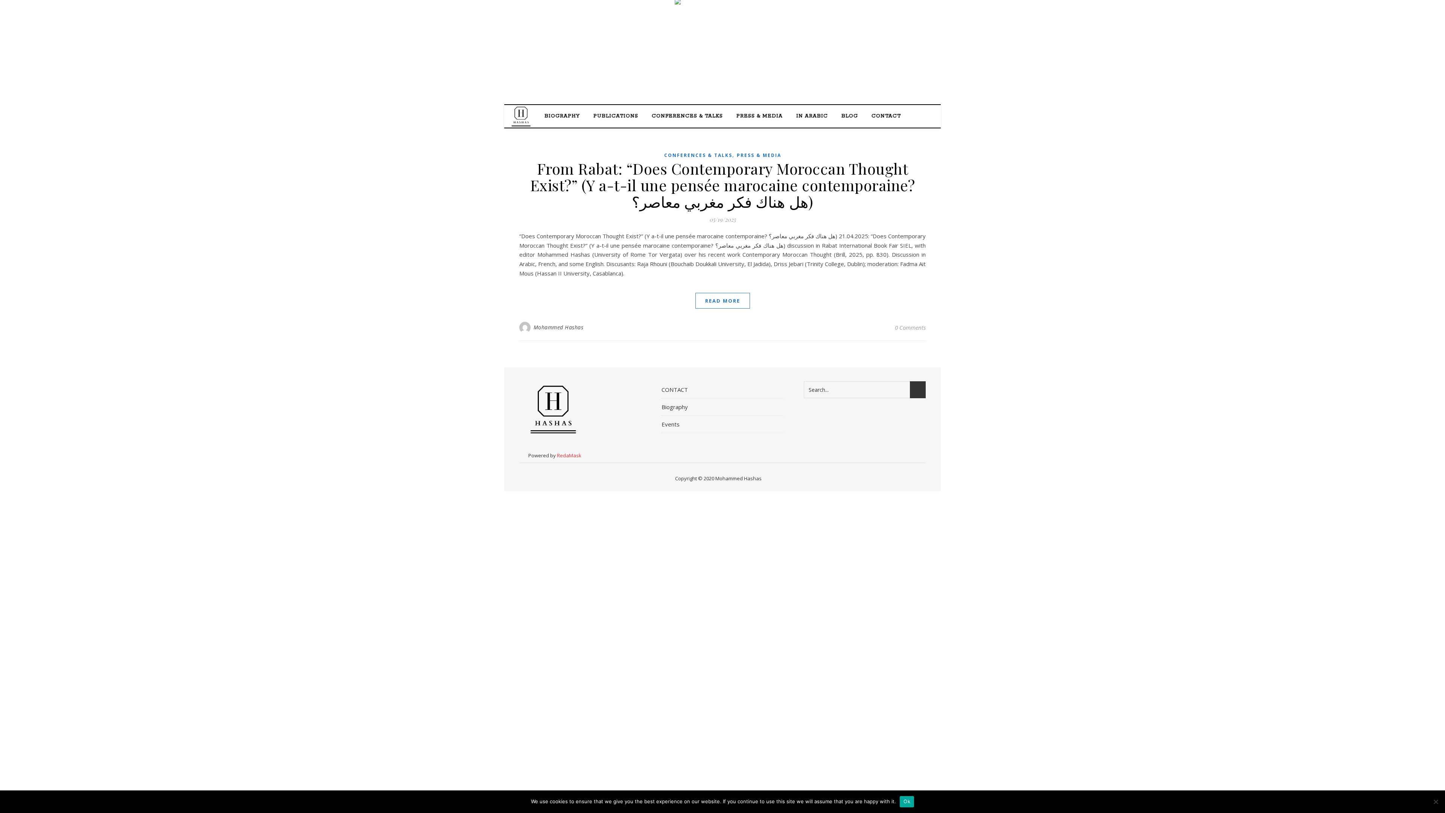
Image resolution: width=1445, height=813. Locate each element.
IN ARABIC (812, 116)
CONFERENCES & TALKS (687, 116)
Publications (615, 116)
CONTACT (886, 116)
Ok (907, 801)
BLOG (849, 116)
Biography (562, 116)
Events (671, 424)
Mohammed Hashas (559, 327)
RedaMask (569, 455)
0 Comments (910, 327)
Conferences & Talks (698, 155)
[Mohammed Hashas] (722, 52)
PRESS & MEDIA (759, 116)
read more (722, 300)
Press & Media (759, 155)
